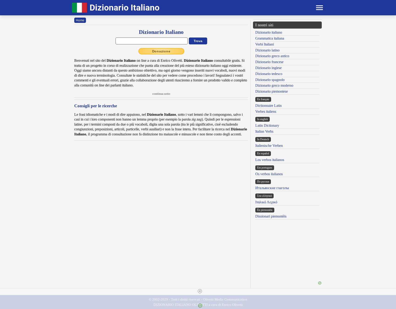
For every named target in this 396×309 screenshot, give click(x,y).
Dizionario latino (267, 50)
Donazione (161, 51)
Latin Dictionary (267, 125)
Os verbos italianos (269, 174)
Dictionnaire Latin (268, 105)
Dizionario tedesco (268, 74)
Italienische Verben (269, 146)
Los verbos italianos (269, 160)
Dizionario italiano (268, 32)
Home (80, 20)
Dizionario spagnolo (270, 80)
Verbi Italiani (264, 44)
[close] (200, 291)
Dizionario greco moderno (274, 85)
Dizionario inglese (268, 68)
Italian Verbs (264, 131)
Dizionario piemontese (271, 91)
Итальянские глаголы (272, 188)
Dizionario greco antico (272, 56)
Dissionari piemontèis (270, 216)
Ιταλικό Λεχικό (266, 202)
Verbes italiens (265, 111)
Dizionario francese (269, 62)
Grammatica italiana (269, 38)
